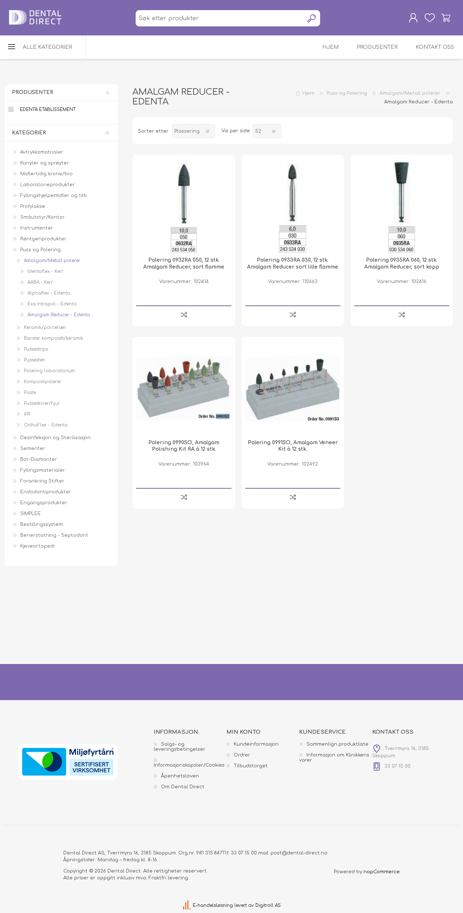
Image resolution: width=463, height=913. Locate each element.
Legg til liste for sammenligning (183, 314)
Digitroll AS (268, 905)
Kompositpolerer (42, 381)
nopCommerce (382, 871)
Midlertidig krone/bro (46, 173)
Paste (30, 392)
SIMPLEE (30, 513)
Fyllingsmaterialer (42, 470)
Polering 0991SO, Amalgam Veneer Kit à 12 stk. (293, 446)
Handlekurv (446, 18)
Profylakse (32, 206)
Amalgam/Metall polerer (52, 260)
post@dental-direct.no (299, 853)
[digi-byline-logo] (187, 905)
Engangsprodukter (43, 502)
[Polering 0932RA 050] (183, 205)
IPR (27, 414)
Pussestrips (36, 349)
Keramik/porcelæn (45, 327)
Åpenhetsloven (180, 776)
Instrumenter (36, 228)
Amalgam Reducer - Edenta (58, 314)
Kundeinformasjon (256, 744)
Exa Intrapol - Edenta (52, 304)
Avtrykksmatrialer (41, 152)
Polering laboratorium (49, 370)
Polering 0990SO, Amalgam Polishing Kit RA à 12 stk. (183, 446)
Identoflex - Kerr (45, 271)
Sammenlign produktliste (337, 744)
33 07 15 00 (244, 853)
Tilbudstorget (251, 765)
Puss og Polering (40, 249)
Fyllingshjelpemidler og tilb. (54, 195)
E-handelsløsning (213, 905)
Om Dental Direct (182, 786)
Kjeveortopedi (37, 546)
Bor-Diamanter (38, 459)
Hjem (308, 93)
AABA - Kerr (40, 282)
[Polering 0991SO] (292, 388)
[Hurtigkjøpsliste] (429, 18)
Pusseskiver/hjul (41, 403)
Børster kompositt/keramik (53, 338)
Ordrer (242, 755)
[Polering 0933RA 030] (292, 205)
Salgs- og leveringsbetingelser (179, 747)
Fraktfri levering (168, 877)
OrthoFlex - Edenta (46, 425)
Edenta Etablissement (48, 109)
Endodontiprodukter (45, 491)
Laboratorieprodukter (47, 184)
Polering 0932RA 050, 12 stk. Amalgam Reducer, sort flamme (183, 263)
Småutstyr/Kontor (42, 217)
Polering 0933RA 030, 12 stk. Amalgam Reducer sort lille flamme (292, 263)
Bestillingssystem (41, 524)
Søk (312, 18)
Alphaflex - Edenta (48, 293)
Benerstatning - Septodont (54, 535)
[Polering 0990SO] (183, 388)
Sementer (32, 448)
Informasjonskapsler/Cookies (189, 765)
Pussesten (34, 360)
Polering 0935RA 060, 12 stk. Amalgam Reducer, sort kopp (401, 263)
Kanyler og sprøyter (44, 163)
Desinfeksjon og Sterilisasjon (55, 437)
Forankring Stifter (42, 481)
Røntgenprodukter (43, 238)
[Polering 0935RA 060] (401, 205)
